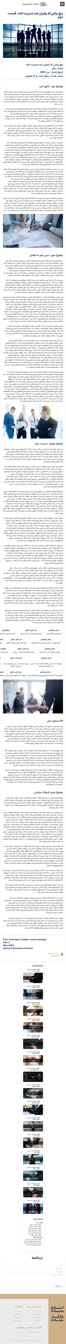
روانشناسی (37, 1320)
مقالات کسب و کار (35, 1226)
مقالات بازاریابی (36, 1236)
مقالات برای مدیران (35, 1230)
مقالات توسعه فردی (34, 1228)
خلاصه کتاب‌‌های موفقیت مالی (32, 1241)
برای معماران (17, 1317)
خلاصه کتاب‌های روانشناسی (33, 1245)
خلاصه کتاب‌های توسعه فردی (32, 1243)
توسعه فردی (37, 1317)
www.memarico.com (34, 1332)
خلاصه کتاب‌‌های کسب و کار (33, 1239)
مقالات (39, 1223)
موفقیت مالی (37, 1314)
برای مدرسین (17, 1320)
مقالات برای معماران (35, 1232)
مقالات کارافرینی (35, 1225)
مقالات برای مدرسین (35, 1234)
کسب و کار (37, 1311)
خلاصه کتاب (38, 1238)
